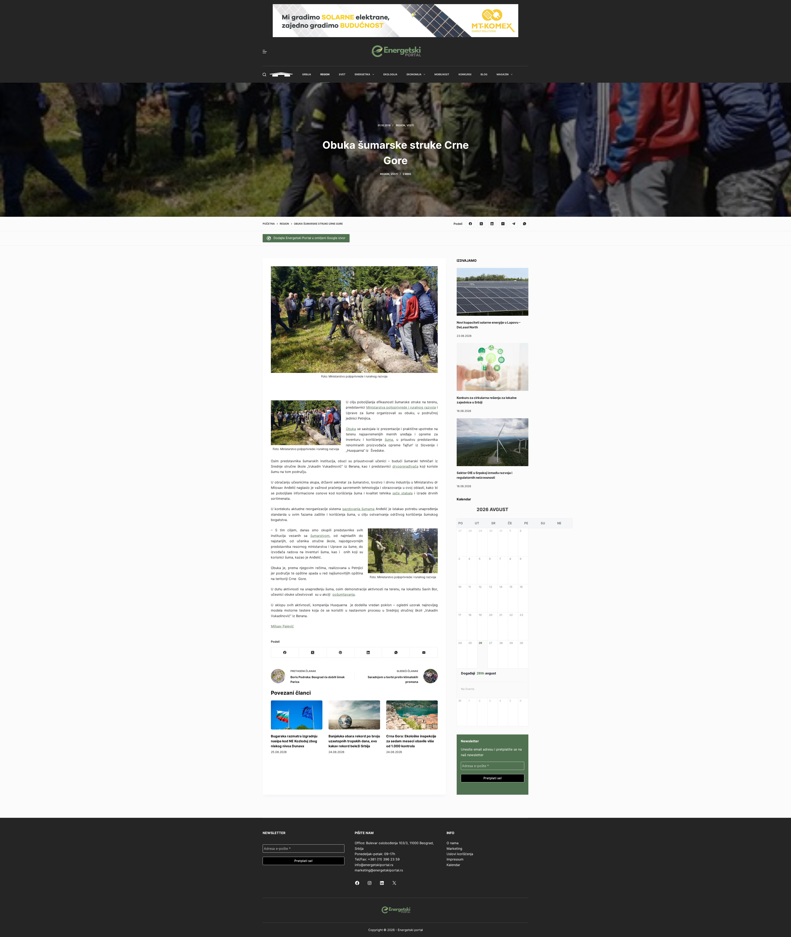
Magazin (503, 74)
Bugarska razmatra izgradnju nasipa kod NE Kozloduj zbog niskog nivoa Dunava (294, 741)
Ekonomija (414, 74)
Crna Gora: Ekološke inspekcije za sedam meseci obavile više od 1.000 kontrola (411, 741)
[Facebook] (470, 224)
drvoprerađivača (405, 466)
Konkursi (465, 74)
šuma (389, 439)
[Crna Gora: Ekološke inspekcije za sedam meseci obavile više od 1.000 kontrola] (412, 715)
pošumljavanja (343, 594)
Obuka (351, 429)
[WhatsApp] (525, 224)
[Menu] (265, 52)
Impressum (455, 859)
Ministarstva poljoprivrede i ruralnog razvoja (401, 407)
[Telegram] (514, 224)
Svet (342, 74)
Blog (484, 74)
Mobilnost (441, 74)
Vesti (410, 125)
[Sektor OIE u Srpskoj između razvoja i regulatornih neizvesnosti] (492, 442)
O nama (453, 843)
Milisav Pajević (282, 626)
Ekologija (390, 74)
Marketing (454, 848)
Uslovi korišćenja (460, 854)
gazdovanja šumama (358, 509)
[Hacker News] (503, 224)
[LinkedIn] (492, 224)
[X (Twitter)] (481, 224)
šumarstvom (320, 536)
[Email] (424, 652)
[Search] (264, 74)
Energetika (362, 74)
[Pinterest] (341, 652)
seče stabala (402, 493)
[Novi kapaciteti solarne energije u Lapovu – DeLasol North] (492, 292)
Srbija (306, 74)
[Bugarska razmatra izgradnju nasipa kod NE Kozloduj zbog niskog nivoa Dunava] (296, 715)
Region (325, 74)
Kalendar (453, 865)
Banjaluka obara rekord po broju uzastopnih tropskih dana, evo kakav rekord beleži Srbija (354, 741)
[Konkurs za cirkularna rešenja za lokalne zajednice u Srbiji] (492, 367)
